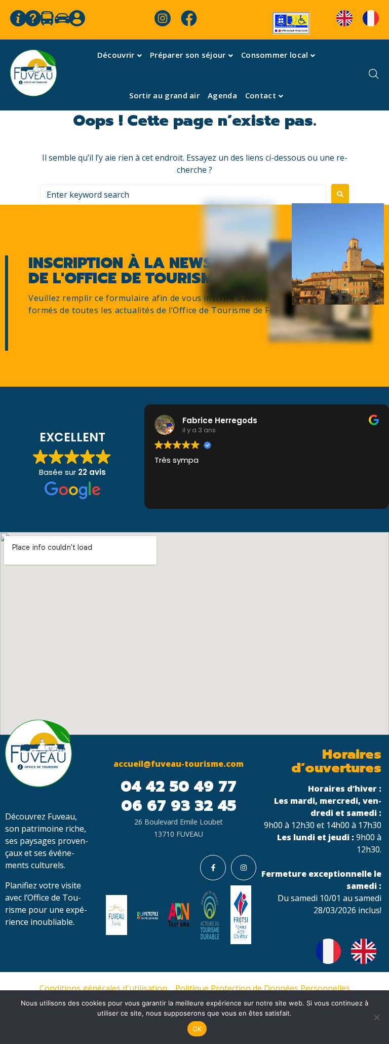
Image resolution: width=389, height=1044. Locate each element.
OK (197, 1029)
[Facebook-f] (212, 867)
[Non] (376, 1017)
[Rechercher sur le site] (371, 75)
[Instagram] (243, 867)
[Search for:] (183, 194)
